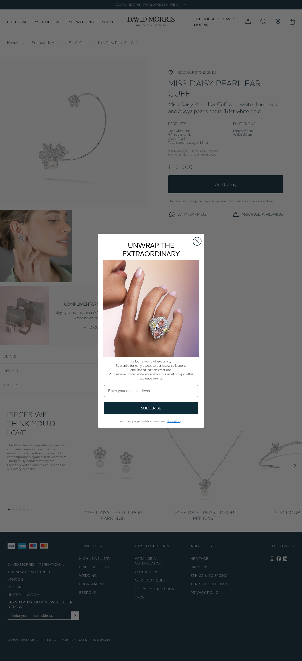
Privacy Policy (174, 421)
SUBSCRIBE (151, 408)
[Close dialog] (197, 241)
